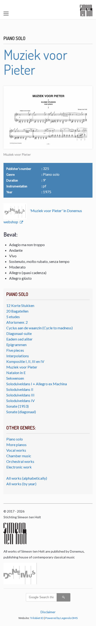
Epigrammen (16, 344)
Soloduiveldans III (20, 395)
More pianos (16, 444)
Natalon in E (16, 372)
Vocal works (16, 450)
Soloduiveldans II (19, 389)
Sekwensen (15, 378)
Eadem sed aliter (19, 339)
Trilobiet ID (36, 618)
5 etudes (13, 316)
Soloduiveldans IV (20, 400)
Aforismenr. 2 (17, 322)
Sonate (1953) (17, 406)
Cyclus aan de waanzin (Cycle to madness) (39, 328)
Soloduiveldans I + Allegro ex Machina (36, 384)
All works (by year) (21, 484)
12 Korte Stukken (20, 305)
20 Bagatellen (17, 311)
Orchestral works (20, 461)
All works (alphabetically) (26, 478)
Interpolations (17, 356)
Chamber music (18, 456)
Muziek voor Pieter (21, 367)
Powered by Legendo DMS (61, 618)
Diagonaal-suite (19, 333)
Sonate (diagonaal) (21, 411)
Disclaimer (48, 612)
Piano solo (14, 439)
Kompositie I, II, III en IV (25, 361)
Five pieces (15, 350)
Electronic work (19, 467)
